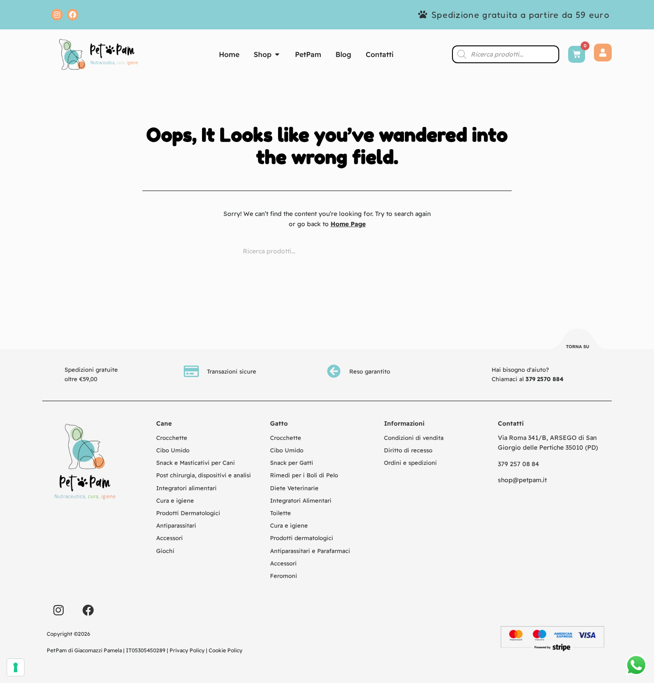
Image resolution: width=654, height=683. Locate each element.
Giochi (165, 550)
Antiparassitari (176, 525)
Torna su (577, 347)
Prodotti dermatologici (301, 537)
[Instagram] (57, 14)
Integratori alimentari (186, 488)
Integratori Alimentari (300, 500)
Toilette (280, 512)
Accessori (169, 537)
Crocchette (171, 437)
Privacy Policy (187, 650)
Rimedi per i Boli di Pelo (304, 475)
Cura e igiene (175, 500)
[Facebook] (73, 14)
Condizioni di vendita (414, 437)
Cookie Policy (225, 650)
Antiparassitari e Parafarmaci (310, 550)
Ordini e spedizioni (410, 462)
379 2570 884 (544, 378)
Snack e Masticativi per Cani (195, 462)
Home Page (348, 224)
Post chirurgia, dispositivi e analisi (203, 475)
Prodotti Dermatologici (188, 512)
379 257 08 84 (518, 464)
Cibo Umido (173, 450)
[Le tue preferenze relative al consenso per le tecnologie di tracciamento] (15, 667)
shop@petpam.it (522, 480)
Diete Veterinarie (294, 488)
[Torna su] (578, 340)
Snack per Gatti (291, 462)
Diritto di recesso (408, 450)
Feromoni (283, 575)
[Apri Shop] (277, 54)
